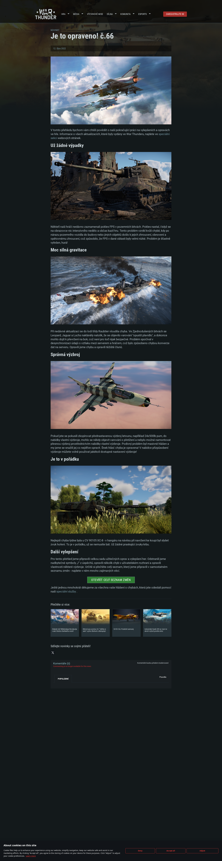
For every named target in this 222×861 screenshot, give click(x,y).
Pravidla (162, 677)
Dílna (110, 14)
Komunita (125, 14)
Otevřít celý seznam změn (111, 580)
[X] (53, 652)
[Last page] (57, 685)
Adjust (202, 851)
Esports (142, 14)
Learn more (31, 856)
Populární (63, 679)
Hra (63, 14)
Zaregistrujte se (175, 14)
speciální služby (66, 591)
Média (76, 14)
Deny (140, 851)
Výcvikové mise (95, 14)
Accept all (170, 851)
